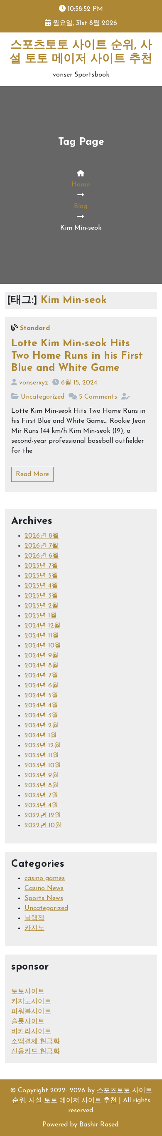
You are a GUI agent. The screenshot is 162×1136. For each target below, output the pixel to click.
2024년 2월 (42, 725)
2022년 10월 (43, 825)
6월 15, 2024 (79, 382)
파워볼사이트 (31, 1011)
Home (80, 184)
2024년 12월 (43, 626)
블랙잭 (34, 918)
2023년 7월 (41, 795)
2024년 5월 (41, 695)
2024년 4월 (41, 705)
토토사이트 (27, 991)
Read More (32, 474)
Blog (80, 206)
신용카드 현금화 (35, 1051)
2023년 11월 (42, 755)
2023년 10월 (43, 765)
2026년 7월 (42, 546)
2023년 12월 (43, 745)
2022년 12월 (43, 815)
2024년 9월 (42, 655)
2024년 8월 (42, 665)
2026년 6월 (42, 556)
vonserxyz (33, 382)
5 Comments (98, 397)
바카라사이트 (31, 1031)
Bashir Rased (98, 1124)
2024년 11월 (42, 635)
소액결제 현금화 (35, 1041)
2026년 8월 (42, 536)
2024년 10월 (43, 645)
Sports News (44, 898)
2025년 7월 (41, 566)
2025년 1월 (41, 616)
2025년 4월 (41, 586)
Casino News (44, 888)
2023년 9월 (42, 775)
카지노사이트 (31, 1001)
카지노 (34, 928)
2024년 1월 (41, 735)
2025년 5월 (41, 576)
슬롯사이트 (27, 1021)
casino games (45, 878)
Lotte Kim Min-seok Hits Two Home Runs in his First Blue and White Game (77, 355)
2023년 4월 (41, 805)
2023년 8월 (42, 785)
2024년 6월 (42, 685)
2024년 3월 (41, 715)
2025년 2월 (42, 606)
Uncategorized (42, 397)
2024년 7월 (41, 675)
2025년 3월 (41, 596)
